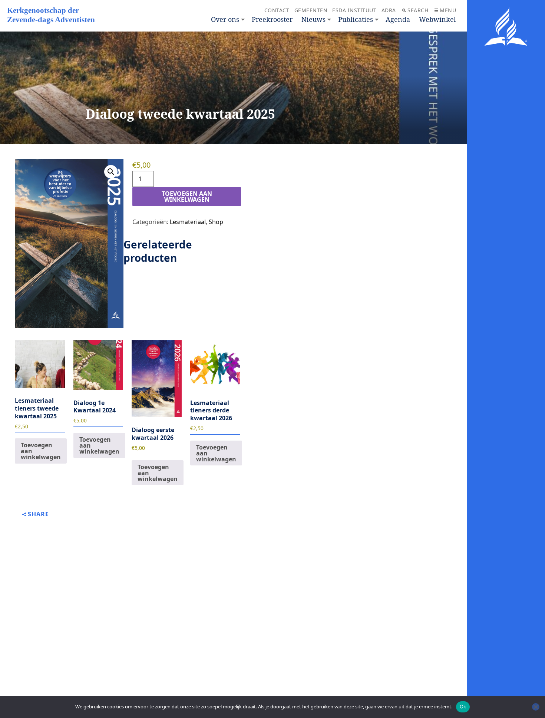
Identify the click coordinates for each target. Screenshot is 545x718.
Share (38, 514)
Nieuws (313, 19)
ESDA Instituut (354, 10)
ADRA (389, 10)
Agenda (398, 19)
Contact (277, 10)
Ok (463, 706)
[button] (111, 171)
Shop (216, 222)
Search (417, 10)
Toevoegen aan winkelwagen (187, 197)
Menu (448, 10)
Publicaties (355, 19)
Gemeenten (311, 10)
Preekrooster (272, 19)
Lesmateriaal (188, 222)
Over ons (225, 19)
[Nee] (535, 707)
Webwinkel (437, 19)
